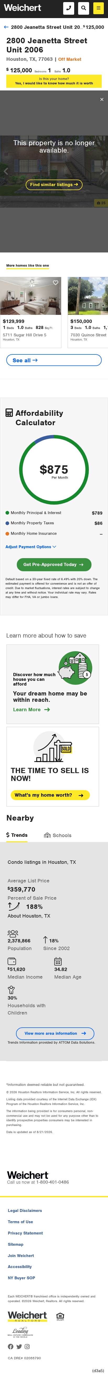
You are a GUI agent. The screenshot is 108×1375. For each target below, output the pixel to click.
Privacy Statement (25, 1233)
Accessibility (20, 1266)
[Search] (83, 8)
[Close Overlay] (102, 99)
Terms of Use (20, 1222)
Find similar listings (52, 184)
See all (23, 360)
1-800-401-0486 (52, 1182)
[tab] (17, 837)
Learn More (31, 709)
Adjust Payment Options (28, 546)
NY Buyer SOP (21, 1278)
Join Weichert (21, 1255)
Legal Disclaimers (25, 1210)
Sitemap (15, 1244)
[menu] (98, 8)
